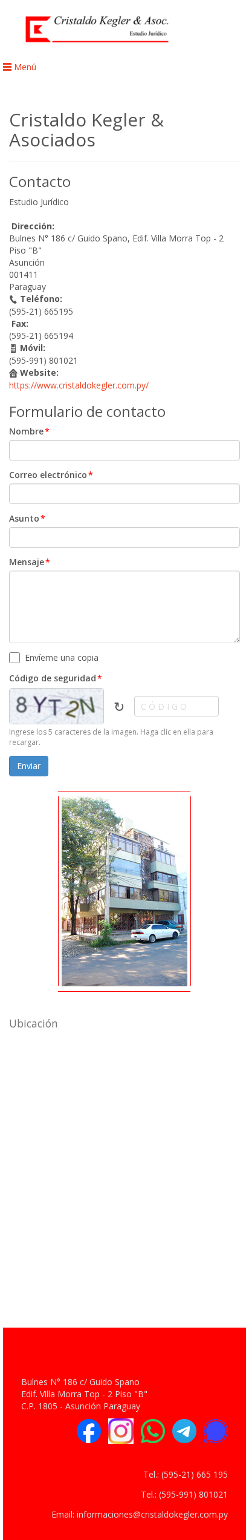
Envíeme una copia (62, 657)
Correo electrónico (51, 474)
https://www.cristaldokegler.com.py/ (79, 385)
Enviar (28, 766)
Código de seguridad (55, 678)
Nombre (29, 431)
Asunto (27, 518)
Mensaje (29, 562)
